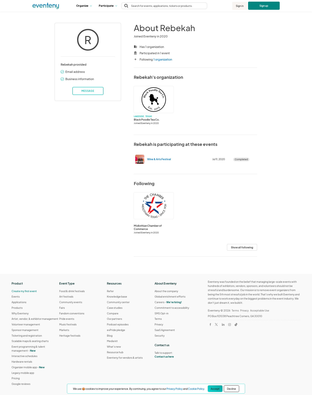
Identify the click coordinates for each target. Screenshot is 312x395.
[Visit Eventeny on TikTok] (236, 324)
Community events (70, 302)
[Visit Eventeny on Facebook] (210, 324)
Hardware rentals (22, 361)
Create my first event (24, 291)
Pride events (66, 318)
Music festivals (68, 324)
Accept (215, 388)
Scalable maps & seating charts (30, 341)
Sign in (240, 5)
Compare (112, 313)
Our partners (114, 318)
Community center (118, 302)
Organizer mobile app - (28, 367)
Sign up (263, 5)
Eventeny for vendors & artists (125, 357)
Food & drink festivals (72, 291)
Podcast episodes (118, 324)
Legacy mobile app (23, 372)
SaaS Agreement (165, 330)
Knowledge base (117, 296)
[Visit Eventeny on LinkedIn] (223, 324)
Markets (64, 330)
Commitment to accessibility (172, 307)
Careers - (168, 302)
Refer (110, 291)
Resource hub (115, 352)
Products (17, 307)
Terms (158, 318)
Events (16, 296)
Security (160, 335)
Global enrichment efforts (170, 296)
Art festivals (66, 296)
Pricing (16, 378)
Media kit (112, 341)
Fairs (62, 307)
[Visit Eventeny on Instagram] (230, 325)
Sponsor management (25, 330)
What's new (114, 346)
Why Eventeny (20, 313)
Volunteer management (26, 324)
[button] (84, 5)
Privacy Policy (174, 388)
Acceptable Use (259, 310)
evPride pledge (116, 330)
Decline (231, 388)
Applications (19, 302)
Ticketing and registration (27, 335)
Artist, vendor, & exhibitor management (35, 318)
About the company (166, 291)
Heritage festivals (69, 335)
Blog (109, 335)
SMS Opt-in (161, 313)
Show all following (242, 247)
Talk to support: (164, 354)
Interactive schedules (24, 356)
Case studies (114, 307)
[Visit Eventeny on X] (216, 324)
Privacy (159, 324)
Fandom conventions (71, 313)
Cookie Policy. (196, 388)
